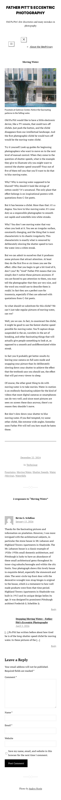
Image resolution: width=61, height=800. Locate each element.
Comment (11, 677)
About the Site (37, 46)
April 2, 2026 (22, 626)
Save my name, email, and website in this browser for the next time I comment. (30, 753)
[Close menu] (24, 39)
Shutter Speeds (40, 472)
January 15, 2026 (24, 521)
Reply (53, 609)
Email (8, 725)
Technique (32, 464)
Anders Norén (35, 788)
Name (8, 712)
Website (9, 738)
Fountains (10, 472)
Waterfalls (20, 475)
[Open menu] (11, 44)
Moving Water (24, 472)
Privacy (49, 46)
